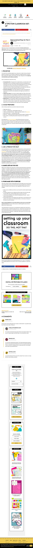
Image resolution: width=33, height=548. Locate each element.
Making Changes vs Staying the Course (8, 311)
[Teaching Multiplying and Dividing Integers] (16, 456)
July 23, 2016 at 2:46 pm (8, 321)
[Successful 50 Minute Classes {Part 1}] (16, 487)
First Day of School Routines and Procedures (25, 311)
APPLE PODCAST (17, 68)
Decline (28, 545)
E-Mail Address (8, 286)
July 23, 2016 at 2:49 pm (12, 329)
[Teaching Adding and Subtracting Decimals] (16, 471)
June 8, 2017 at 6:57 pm (12, 353)
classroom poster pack (12, 119)
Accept (31, 545)
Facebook (16, 378)
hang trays (28, 111)
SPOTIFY (24, 68)
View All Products (16, 305)
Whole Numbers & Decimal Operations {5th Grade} (16, 527)
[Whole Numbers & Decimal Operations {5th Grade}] (16, 519)
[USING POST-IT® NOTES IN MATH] (16, 503)
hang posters (4, 151)
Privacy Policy (12, 546)
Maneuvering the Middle (16, 10)
